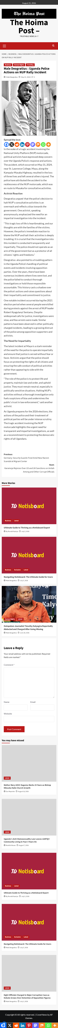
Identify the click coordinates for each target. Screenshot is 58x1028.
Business (8, 65)
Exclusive (17, 570)
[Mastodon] (32, 144)
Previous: (26, 458)
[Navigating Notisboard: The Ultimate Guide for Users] (29, 555)
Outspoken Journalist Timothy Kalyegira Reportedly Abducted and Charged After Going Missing (28, 628)
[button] (4, 45)
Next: (29, 468)
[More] (48, 144)
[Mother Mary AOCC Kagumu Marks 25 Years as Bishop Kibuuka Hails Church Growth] (29, 763)
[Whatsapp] (43, 144)
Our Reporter (10, 791)
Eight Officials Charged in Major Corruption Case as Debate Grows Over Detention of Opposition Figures (27, 996)
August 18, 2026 (23, 791)
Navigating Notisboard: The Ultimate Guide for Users (28, 576)
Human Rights (19, 65)
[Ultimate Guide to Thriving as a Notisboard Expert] (29, 506)
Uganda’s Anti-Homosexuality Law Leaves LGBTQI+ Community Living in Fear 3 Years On (27, 840)
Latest (16, 521)
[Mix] (38, 144)
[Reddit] (17, 144)
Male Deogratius (12, 77)
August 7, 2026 (24, 845)
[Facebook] (6, 144)
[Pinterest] (27, 144)
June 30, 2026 (24, 633)
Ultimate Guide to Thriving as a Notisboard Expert (27, 527)
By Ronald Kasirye (12, 531)
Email (32, 702)
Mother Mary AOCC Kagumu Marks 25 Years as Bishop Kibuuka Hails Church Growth (27, 786)
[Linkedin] (22, 144)
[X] (11, 144)
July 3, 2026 (24, 1001)
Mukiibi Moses (11, 845)
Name (6, 702)
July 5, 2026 (25, 531)
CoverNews (41, 1014)
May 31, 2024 (26, 77)
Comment (9, 664)
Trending (30, 65)
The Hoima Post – (29, 27)
